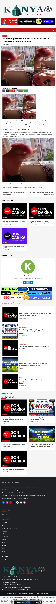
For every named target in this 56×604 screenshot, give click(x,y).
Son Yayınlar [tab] (5, 303)
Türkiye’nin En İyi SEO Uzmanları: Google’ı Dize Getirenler (16, 492)
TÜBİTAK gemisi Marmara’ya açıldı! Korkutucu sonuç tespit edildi (41, 192)
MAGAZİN (5, 537)
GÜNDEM (4, 36)
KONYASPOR (5, 531)
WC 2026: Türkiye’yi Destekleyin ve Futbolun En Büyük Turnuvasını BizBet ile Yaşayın (23, 495)
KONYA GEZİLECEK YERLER (9, 528)
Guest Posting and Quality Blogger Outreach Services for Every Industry (20, 490)
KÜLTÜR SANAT (6, 534)
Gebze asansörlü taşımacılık (20, 599)
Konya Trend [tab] (20, 303)
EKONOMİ (5, 514)
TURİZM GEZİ (5, 556)
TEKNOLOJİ (5, 554)
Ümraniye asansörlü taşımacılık (46, 597)
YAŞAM (4, 559)
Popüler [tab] (12, 303)
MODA (4, 539)
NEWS (3, 542)
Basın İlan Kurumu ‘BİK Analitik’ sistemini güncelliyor (15, 498)
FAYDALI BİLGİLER (22, 327)
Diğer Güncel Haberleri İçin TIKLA (12, 183)
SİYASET (4, 548)
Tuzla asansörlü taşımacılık (36, 599)
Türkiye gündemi (38, 187)
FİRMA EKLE (21, 310)
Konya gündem (16, 187)
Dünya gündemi (8, 187)
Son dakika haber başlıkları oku (27, 187)
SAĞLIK (4, 545)
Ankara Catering (18, 597)
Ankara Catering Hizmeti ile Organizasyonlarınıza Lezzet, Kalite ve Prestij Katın (12, 419)
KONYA (4, 525)
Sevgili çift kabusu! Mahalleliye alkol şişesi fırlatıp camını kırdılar (13, 192)
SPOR (20, 360)
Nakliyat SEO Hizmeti (7, 597)
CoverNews (37, 593)
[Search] (53, 30)
